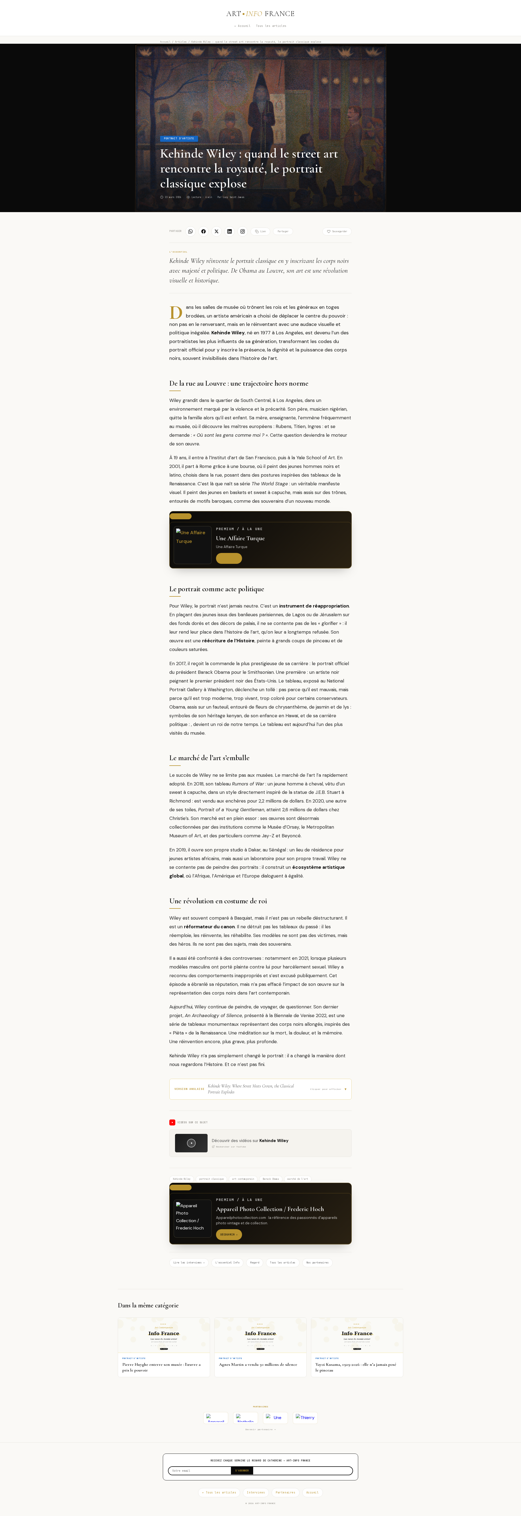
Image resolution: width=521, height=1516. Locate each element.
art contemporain (243, 1179)
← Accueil (242, 26)
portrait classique (211, 1179)
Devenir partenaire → (260, 1429)
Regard (254, 1262)
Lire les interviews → (189, 1262)
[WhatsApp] (190, 231)
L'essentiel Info (227, 1262)
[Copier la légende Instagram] (242, 231)
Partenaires (285, 1492)
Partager (283, 231)
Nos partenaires (317, 1262)
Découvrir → (229, 558)
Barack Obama (271, 1179)
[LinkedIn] (229, 231)
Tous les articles (271, 26)
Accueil (165, 41)
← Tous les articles (219, 1492)
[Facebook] (203, 231)
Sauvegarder (339, 231)
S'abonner (242, 1470)
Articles (181, 41)
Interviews (256, 1492)
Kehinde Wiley (181, 1179)
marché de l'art (298, 1179)
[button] (260, 1089)
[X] (216, 231)
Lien (263, 231)
